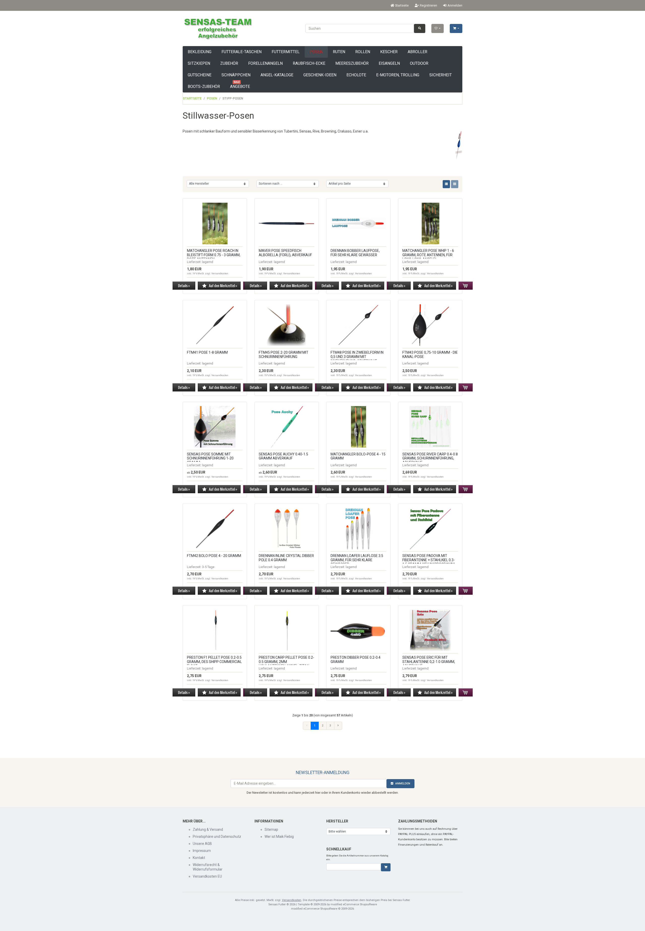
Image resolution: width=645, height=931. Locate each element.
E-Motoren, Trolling (397, 75)
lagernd (207, 262)
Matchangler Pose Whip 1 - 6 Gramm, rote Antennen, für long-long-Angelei (428, 255)
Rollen (362, 51)
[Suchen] (419, 28)
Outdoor (419, 63)
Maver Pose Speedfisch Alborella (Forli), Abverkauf (285, 253)
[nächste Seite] (338, 726)
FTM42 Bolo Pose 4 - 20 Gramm (214, 556)
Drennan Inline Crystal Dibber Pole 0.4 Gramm (286, 558)
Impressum (202, 851)
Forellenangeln (265, 63)
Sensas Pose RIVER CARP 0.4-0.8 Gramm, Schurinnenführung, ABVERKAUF (430, 458)
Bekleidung (199, 51)
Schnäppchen (235, 75)
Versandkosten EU (207, 876)
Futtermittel (286, 51)
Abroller (417, 51)
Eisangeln (389, 63)
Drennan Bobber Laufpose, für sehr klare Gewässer (355, 253)
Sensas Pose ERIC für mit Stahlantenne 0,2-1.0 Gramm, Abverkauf (428, 661)
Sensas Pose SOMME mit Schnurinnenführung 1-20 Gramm (210, 458)
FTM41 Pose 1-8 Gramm (207, 352)
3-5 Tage (208, 567)
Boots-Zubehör (204, 86)
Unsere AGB (202, 844)
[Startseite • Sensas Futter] (217, 28)
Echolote (356, 75)
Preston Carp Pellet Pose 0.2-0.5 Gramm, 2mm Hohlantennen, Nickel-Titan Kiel (286, 663)
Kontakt (199, 858)
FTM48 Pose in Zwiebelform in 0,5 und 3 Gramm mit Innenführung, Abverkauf (357, 356)
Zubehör (229, 63)
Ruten (339, 51)
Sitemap (271, 829)
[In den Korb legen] (386, 867)
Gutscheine (199, 75)
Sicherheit (440, 75)
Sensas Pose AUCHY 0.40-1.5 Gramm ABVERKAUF (283, 456)
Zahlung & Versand (208, 829)
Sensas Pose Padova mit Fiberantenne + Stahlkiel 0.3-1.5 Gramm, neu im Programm (428, 560)
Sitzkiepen (199, 63)
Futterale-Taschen (241, 51)
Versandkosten (219, 273)
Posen (316, 51)
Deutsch (191, 5)
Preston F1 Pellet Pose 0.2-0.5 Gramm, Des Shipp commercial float (214, 661)
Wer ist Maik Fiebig (279, 837)
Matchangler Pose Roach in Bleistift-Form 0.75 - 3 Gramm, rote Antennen (213, 255)
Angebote (240, 85)
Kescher (389, 51)
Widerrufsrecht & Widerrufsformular (207, 867)
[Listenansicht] (446, 184)
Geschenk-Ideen (319, 75)
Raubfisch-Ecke (309, 63)
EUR (211, 5)
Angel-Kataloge (277, 75)
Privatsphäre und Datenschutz (217, 837)
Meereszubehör (352, 63)
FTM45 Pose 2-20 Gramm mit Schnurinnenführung (283, 354)
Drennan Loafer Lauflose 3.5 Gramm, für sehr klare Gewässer (357, 560)
